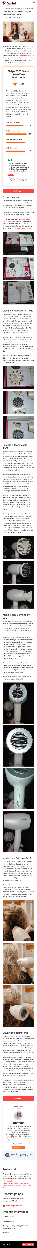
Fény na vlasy (29, 8)
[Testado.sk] (9, 3)
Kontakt (5, 1233)
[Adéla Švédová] (18, 1115)
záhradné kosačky (21, 1185)
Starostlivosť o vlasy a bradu (13, 8)
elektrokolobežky (20, 1183)
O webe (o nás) (8, 1216)
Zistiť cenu (17, 191)
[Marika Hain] (7, 1155)
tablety (11, 1183)
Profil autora (17, 1147)
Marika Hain (15, 1156)
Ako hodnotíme (8, 1221)
